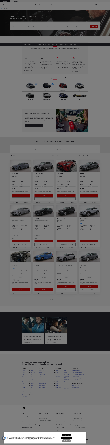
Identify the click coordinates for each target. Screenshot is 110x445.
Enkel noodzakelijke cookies (66, 437)
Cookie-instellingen (66, 440)
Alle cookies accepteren (66, 435)
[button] (3, 438)
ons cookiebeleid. (31, 439)
